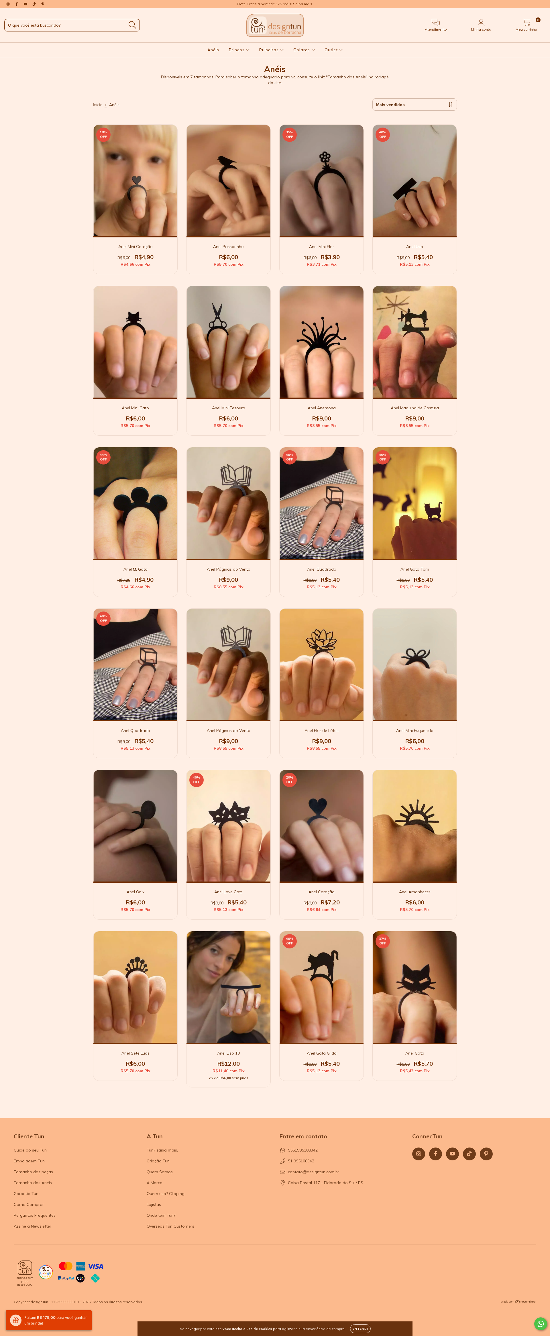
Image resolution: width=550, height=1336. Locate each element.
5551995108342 (303, 1150)
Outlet (332, 49)
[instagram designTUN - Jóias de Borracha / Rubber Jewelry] (8, 4)
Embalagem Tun (29, 1161)
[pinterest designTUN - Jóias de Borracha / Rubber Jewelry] (42, 4)
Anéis (213, 49)
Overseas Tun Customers (170, 1226)
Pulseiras (269, 49)
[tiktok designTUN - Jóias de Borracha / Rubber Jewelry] (34, 4)
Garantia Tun (26, 1193)
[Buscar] (132, 25)
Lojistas (154, 1204)
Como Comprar (29, 1204)
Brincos (237, 49)
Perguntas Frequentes (35, 1215)
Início (98, 104)
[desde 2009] (25, 1267)
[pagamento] (80, 1272)
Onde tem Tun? (161, 1215)
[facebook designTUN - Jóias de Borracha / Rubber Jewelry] (17, 4)
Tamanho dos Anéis (33, 1182)
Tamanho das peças (33, 1171)
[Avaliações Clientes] (46, 1278)
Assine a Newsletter (32, 1226)
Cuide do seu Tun (30, 1150)
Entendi (360, 1329)
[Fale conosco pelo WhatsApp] (540, 1323)
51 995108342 (301, 1161)
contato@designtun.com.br (313, 1171)
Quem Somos (160, 1171)
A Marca (154, 1182)
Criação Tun (158, 1161)
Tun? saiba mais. (162, 1150)
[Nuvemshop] (518, 1302)
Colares (302, 49)
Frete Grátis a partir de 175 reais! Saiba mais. (275, 4)
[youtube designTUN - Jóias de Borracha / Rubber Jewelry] (26, 4)
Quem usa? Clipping (165, 1193)
